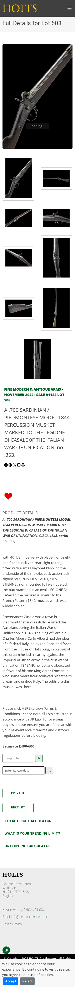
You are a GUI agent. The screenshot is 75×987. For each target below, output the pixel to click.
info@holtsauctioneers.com (30, 917)
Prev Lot (18, 793)
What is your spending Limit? (32, 833)
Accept (10, 980)
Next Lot (18, 807)
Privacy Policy (12, 924)
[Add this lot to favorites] (8, 495)
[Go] (39, 758)
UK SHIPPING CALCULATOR (28, 846)
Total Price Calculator (28, 821)
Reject (27, 980)
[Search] (49, 770)
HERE (26, 708)
